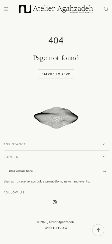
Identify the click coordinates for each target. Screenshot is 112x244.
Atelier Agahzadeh (61, 222)
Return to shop (56, 74)
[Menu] (6, 9)
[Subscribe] (106, 171)
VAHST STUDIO (56, 227)
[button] (106, 9)
